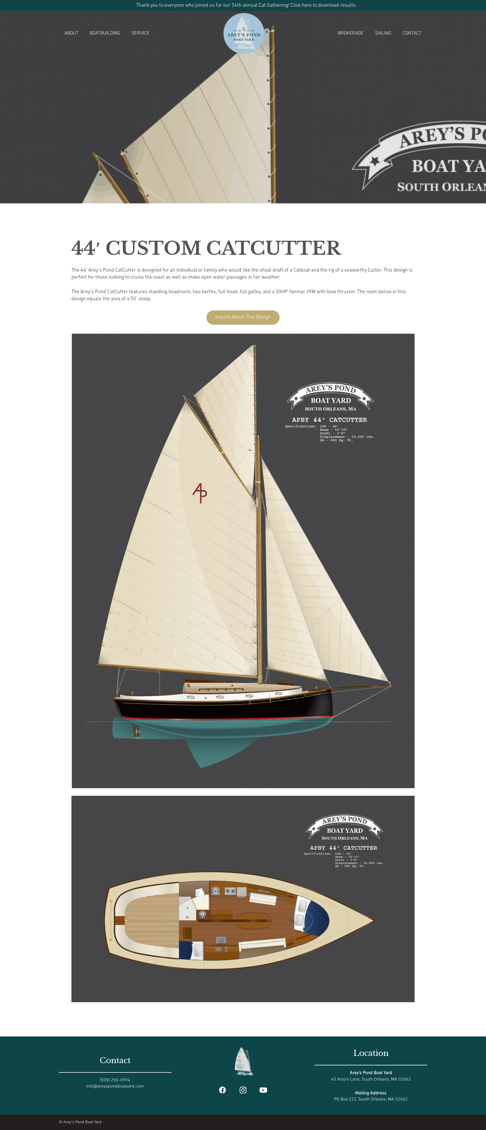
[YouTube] (263, 1090)
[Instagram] (243, 1090)
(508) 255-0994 (115, 1080)
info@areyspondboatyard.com (115, 1086)
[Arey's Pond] (244, 33)
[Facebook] (222, 1090)
